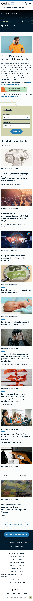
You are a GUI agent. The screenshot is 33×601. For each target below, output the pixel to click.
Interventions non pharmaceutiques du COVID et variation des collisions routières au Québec (15, 217)
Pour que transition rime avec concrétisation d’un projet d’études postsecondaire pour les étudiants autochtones (15, 397)
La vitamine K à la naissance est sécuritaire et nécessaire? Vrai (15, 323)
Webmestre (16, 579)
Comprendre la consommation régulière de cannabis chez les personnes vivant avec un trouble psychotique (15, 357)
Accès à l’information (16, 565)
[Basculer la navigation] (30, 3)
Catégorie (6, 114)
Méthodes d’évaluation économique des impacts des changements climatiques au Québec (13, 508)
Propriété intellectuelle (16, 562)
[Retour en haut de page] (30, 597)
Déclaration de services (16, 571)
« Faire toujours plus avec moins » (16, 472)
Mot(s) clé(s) (7, 122)
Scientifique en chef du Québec (14, 8)
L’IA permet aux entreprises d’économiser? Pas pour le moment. (13, 258)
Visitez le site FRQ (16, 546)
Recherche (16, 131)
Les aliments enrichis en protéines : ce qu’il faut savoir (16, 291)
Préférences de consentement (16, 582)
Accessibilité (16, 568)
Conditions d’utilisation (16, 556)
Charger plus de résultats (16, 524)
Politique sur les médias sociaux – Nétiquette (12, 575)
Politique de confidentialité (16, 553)
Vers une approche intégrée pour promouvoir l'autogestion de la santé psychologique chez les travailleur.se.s (16, 177)
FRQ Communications (9, 96)
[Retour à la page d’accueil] (2, 13)
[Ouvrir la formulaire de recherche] (26, 3)
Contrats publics (16, 559)
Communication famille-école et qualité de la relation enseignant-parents (15, 436)
